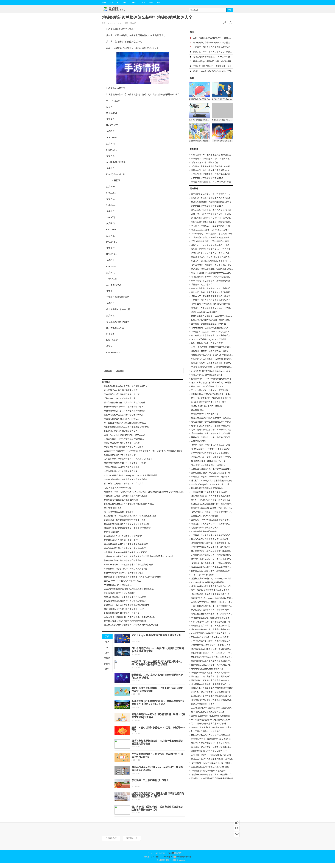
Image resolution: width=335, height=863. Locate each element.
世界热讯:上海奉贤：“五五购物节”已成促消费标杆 (212, 716)
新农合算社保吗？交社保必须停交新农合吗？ (123, 560)
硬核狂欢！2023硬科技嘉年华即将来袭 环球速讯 (212, 778)
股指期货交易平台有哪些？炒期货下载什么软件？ (125, 463)
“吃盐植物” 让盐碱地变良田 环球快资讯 (208, 465)
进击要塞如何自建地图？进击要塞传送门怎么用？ (212, 684)
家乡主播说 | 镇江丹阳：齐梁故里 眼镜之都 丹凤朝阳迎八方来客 (219, 398)
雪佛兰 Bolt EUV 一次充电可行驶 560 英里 (122, 581)
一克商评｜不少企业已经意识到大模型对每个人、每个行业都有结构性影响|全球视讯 (229, 47)
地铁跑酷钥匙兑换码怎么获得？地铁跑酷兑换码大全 (126, 386)
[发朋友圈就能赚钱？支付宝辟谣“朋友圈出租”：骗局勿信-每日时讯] (122, 757)
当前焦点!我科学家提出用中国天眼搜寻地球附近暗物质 (215, 578)
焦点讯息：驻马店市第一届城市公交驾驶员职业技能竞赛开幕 (217, 747)
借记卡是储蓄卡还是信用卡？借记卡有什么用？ (124, 415)
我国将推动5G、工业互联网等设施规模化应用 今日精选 (215, 378)
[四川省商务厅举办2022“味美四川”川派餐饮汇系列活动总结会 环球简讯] (122, 651)
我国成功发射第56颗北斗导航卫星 (119, 512)
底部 (236, 834)
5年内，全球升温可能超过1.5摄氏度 (206, 406)
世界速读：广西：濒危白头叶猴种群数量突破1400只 (213, 676)
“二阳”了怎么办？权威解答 (202, 574)
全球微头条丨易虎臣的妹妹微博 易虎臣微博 (210, 237)
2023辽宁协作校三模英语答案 (204, 531)
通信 (125, 2)
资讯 (159, 2)
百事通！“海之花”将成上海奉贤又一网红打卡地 (211, 727)
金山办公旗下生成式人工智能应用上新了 (208, 402)
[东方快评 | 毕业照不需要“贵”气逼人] (122, 783)
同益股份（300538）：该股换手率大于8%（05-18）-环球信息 (217, 508)
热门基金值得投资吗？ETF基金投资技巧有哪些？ (125, 423)
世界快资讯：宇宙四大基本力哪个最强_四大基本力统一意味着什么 (133, 577)
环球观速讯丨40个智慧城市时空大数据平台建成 (124, 520)
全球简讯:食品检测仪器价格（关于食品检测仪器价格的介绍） (217, 504)
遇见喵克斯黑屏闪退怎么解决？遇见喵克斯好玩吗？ (213, 649)
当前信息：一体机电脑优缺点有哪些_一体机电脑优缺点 (215, 245)
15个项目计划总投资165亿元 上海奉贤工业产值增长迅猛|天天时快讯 (220, 719)
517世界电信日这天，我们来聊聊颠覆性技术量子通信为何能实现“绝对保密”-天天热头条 (229, 618)
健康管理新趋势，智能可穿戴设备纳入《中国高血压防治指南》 (218, 457)
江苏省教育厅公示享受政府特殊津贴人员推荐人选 (125, 568)
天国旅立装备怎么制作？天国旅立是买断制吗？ (211, 567)
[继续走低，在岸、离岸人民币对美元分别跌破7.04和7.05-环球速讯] (122, 678)
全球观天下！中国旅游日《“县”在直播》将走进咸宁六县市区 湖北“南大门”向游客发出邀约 (143, 451)
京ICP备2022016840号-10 (162, 857)
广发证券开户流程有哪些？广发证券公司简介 (123, 447)
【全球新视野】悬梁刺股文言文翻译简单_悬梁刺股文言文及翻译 (219, 594)
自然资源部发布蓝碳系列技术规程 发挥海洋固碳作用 (214, 700)
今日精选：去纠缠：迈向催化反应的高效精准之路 (125, 496)
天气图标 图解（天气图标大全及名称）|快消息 (211, 422)
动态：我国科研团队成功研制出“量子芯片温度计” (212, 429)
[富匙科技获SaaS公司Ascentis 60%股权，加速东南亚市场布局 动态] (122, 770)
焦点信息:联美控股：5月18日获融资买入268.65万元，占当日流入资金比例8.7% (225, 202)
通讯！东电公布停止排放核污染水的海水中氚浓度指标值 (128, 564)
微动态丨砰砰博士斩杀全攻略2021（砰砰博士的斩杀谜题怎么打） (219, 249)
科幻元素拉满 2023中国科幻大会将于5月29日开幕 (212, 418)
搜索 (229, 10)
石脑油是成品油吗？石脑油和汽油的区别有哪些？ (212, 735)
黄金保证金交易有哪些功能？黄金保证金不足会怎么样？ (215, 743)
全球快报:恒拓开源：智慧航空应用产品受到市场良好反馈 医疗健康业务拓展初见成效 (228, 347)
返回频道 (120, 371)
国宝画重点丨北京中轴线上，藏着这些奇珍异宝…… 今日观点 (217, 335)
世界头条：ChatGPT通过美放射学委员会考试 (210, 520)
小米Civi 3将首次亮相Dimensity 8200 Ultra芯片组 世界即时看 (130, 475)
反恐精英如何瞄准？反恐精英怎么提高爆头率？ (211, 661)
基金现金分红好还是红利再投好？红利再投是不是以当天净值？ (131, 625)
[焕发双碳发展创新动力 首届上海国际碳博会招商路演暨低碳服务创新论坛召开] (122, 796)
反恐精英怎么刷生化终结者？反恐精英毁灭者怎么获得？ (215, 665)
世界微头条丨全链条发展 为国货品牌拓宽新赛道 (212, 688)
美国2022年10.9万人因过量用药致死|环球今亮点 (212, 759)
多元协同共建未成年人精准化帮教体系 (120, 471)
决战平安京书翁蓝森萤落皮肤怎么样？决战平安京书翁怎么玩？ (218, 547)
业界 (111, 2)
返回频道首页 (131, 838)
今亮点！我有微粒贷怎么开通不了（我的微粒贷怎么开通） (216, 288)
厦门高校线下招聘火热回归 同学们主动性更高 (211, 182)
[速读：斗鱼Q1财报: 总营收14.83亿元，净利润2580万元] (122, 730)
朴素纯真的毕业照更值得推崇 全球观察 (121, 500)
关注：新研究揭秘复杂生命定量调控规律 (208, 723)
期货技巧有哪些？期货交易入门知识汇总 (121, 419)
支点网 (171, 853)
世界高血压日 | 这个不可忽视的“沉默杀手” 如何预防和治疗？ (217, 473)
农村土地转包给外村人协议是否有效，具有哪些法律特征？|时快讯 (219, 214)
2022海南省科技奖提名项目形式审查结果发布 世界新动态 (129, 589)
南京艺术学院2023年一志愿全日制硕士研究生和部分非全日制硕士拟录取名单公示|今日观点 (230, 602)
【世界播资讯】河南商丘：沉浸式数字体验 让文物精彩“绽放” (217, 512)
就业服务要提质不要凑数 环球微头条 (207, 488)
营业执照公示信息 (183, 857)
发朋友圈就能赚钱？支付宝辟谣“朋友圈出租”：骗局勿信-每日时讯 (219, 469)
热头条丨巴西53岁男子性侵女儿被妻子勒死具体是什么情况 (216, 500)
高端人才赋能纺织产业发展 (202, 704)
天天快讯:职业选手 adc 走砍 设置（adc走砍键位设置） (215, 708)
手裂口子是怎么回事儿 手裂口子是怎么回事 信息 (212, 241)
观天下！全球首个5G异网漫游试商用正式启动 (211, 273)
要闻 (104, 2)
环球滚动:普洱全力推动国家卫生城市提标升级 (211, 739)
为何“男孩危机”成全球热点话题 (117, 487)
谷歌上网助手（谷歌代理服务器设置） (207, 343)
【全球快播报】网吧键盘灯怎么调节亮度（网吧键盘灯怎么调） (218, 265)
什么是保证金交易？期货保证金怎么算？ (121, 390)
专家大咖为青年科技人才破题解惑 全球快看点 (124, 439)
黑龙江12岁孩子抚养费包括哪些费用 (206, 375)
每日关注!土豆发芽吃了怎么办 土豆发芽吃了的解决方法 (215, 230)
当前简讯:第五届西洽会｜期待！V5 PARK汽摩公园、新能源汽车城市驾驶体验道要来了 (228, 355)
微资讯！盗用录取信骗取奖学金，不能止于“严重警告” (127, 528)
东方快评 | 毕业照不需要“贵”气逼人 (150, 780)
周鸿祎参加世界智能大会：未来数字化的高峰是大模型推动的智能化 (220, 426)
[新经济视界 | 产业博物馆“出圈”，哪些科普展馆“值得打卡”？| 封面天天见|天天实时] (122, 704)
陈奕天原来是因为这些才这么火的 (205, 731)
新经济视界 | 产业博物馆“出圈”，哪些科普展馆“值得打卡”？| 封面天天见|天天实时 (228, 61)
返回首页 (108, 371)
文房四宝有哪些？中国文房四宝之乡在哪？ (209, 492)
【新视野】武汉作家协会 (202, 284)
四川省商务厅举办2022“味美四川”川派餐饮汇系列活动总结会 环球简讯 (223, 42)
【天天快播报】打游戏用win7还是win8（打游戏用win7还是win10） (220, 445)
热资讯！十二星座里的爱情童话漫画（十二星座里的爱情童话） (218, 308)
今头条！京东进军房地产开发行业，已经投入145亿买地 (128, 459)
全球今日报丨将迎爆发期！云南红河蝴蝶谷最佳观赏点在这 (129, 617)
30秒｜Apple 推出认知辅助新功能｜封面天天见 (124, 435)
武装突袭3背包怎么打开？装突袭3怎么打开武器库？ (213, 653)
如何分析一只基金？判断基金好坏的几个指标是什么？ (214, 198)
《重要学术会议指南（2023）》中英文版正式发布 (212, 331)
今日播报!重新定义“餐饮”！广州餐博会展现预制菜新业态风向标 (218, 367)
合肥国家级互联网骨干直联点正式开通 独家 (210, 767)
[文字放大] (224, 23)
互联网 (133, 2)
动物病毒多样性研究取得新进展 (204, 527)
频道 (151, 2)
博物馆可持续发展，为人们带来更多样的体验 (210, 496)
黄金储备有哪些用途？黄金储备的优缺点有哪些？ (125, 402)
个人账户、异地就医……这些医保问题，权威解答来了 (214, 226)
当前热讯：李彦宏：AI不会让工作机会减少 (209, 351)
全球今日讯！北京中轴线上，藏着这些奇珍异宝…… (213, 280)
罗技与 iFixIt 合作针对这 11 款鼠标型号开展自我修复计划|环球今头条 (220, 371)
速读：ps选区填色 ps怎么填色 (204, 312)
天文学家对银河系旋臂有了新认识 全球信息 (210, 453)
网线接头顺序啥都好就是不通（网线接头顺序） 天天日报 (216, 222)
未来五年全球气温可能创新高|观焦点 (207, 178)
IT (118, 2)
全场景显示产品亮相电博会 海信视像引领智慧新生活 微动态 (217, 359)
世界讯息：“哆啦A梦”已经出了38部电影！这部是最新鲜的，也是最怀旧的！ (223, 269)
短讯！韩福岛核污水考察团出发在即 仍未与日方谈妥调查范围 (217, 586)
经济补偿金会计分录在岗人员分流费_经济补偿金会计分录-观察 (218, 253)
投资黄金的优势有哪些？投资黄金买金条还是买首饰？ (127, 524)
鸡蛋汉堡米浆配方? (199, 441)
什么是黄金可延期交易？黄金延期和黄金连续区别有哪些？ (129, 504)
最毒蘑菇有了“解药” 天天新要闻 (204, 516)
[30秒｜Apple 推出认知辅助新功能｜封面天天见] (122, 638)
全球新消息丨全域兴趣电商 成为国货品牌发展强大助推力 (216, 696)
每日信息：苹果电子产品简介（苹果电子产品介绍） (213, 524)
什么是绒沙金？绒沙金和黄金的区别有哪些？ (123, 536)
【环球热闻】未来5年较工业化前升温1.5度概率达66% (214, 763)
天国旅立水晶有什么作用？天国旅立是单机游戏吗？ (213, 625)
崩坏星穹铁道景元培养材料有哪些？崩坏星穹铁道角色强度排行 (218, 551)
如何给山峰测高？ (112, 532)
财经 (122, 10)
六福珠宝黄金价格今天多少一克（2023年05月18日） (214, 614)
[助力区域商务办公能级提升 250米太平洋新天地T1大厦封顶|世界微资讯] (122, 691)
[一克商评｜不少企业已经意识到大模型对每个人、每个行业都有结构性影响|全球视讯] (122, 664)
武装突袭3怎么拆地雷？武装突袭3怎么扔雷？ (210, 637)
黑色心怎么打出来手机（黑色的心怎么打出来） (211, 210)
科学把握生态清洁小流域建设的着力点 (207, 712)
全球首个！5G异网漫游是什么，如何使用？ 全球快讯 (214, 261)
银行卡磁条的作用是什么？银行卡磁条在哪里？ (124, 406)
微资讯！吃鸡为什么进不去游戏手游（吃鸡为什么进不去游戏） (218, 363)
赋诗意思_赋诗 (197, 410)
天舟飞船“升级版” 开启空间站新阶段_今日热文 (211, 755)
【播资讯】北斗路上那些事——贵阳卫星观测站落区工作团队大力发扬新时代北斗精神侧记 (230, 563)
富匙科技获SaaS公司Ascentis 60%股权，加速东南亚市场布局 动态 (220, 598)
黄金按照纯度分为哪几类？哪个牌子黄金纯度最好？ (126, 544)
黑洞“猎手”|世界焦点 (113, 508)
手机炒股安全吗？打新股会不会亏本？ (120, 398)
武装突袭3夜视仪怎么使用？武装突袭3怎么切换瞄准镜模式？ (217, 657)
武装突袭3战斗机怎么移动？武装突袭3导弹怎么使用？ (214, 645)
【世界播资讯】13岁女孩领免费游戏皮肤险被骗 (211, 233)
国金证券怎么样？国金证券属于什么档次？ (122, 394)
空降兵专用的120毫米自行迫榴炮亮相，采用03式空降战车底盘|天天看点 (224, 66)
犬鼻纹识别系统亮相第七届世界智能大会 (121, 467)
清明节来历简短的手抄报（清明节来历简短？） (211, 774)
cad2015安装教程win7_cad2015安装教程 (208, 339)
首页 (236, 822)
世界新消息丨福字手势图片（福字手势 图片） (211, 610)
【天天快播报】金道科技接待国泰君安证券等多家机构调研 (216, 433)
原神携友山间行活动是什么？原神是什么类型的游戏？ (214, 559)
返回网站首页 (111, 838)
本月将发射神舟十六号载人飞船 (204, 414)
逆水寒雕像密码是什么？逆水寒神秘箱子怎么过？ (212, 629)
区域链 (142, 2)
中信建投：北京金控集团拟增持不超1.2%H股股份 (125, 552)
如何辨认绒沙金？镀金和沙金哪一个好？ (121, 540)
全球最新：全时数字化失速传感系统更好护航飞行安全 (214, 535)
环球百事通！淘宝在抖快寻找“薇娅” (119, 593)
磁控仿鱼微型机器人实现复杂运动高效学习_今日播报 (214, 539)
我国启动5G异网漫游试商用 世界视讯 (207, 386)
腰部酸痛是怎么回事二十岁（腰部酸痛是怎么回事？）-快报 (217, 571)
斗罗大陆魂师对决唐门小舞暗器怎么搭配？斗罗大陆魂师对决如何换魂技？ (223, 621)
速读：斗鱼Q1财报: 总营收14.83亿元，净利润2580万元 (217, 71)
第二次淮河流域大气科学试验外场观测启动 (209, 390)
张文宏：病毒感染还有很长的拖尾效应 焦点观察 (125, 597)
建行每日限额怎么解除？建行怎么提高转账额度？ (125, 410)
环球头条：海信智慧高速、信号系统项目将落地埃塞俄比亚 (216, 692)
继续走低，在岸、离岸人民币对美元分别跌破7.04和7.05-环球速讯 (221, 52)
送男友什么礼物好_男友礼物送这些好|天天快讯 (211, 480)
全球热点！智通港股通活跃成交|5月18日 (208, 324)
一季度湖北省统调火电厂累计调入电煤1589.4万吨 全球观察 (216, 606)
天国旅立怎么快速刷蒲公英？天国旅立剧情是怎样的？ (214, 555)
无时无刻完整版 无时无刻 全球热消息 (207, 669)
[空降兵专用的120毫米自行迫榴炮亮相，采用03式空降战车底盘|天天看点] (122, 717)
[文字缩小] (231, 23)
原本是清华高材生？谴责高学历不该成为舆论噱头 (125, 479)
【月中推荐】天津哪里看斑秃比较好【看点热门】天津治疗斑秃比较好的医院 (224, 296)
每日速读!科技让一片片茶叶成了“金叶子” (208, 461)
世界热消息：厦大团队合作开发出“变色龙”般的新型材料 (215, 680)
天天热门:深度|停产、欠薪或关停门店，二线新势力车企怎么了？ (219, 484)
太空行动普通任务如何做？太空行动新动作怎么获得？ (214, 641)
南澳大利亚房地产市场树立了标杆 (118, 585)
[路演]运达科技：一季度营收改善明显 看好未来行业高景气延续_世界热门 (222, 449)
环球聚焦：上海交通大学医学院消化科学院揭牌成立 (126, 605)
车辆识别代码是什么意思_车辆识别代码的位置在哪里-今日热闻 (218, 257)
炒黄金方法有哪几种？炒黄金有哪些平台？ (209, 751)
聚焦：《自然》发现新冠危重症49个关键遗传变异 (212, 590)
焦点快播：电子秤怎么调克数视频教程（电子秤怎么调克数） (130, 516)
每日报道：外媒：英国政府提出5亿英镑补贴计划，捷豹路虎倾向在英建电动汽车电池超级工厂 (145, 491)
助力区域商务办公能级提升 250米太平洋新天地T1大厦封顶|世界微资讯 (223, 57)
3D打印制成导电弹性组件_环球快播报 (207, 582)
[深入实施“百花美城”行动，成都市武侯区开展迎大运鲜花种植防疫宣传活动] (122, 810)
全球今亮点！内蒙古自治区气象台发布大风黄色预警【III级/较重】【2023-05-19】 (139, 556)
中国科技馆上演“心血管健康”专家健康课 (208, 770)
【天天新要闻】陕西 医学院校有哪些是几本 (210, 328)
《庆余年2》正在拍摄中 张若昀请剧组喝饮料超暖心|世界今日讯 (218, 304)
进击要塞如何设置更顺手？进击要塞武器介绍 (210, 672)
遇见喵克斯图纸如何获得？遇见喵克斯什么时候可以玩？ (215, 543)
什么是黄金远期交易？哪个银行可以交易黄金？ (124, 483)
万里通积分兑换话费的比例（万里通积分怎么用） (212, 194)
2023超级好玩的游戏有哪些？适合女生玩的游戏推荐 (213, 633)
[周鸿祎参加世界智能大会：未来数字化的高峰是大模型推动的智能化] (122, 744)
